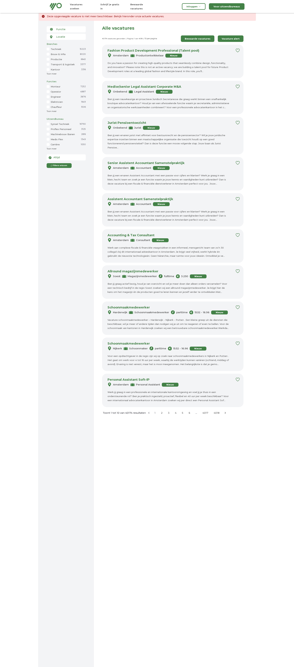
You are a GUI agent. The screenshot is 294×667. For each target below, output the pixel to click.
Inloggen (192, 6)
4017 (205, 412)
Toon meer (51, 74)
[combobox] (66, 29)
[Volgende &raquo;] (225, 413)
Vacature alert (231, 38)
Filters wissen (60, 165)
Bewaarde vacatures (197, 38)
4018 (216, 412)
